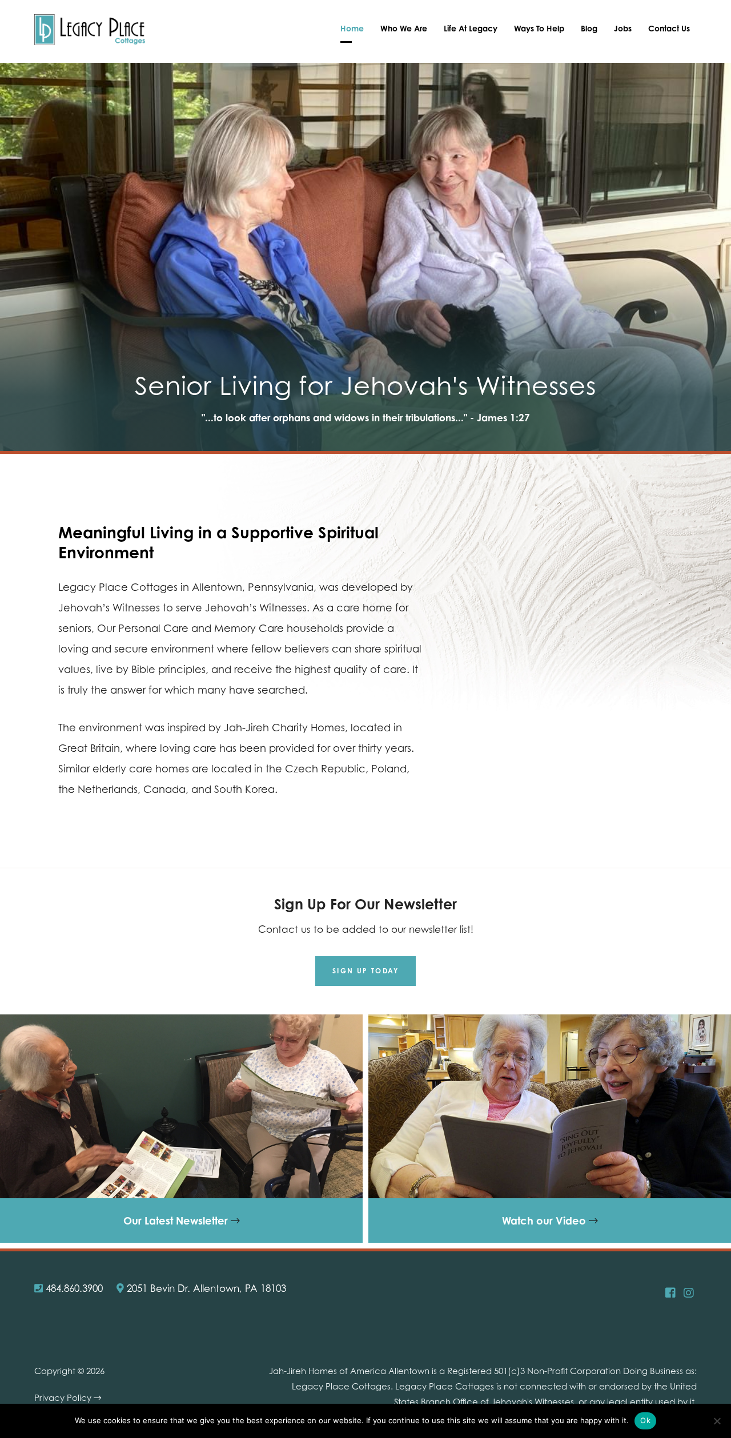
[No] (716, 1421)
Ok (645, 1420)
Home (352, 28)
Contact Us (669, 28)
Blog (589, 28)
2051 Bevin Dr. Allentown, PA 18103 (205, 1288)
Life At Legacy (470, 28)
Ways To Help (539, 28)
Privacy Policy (64, 1397)
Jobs (623, 28)
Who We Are (403, 28)
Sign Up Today (365, 970)
